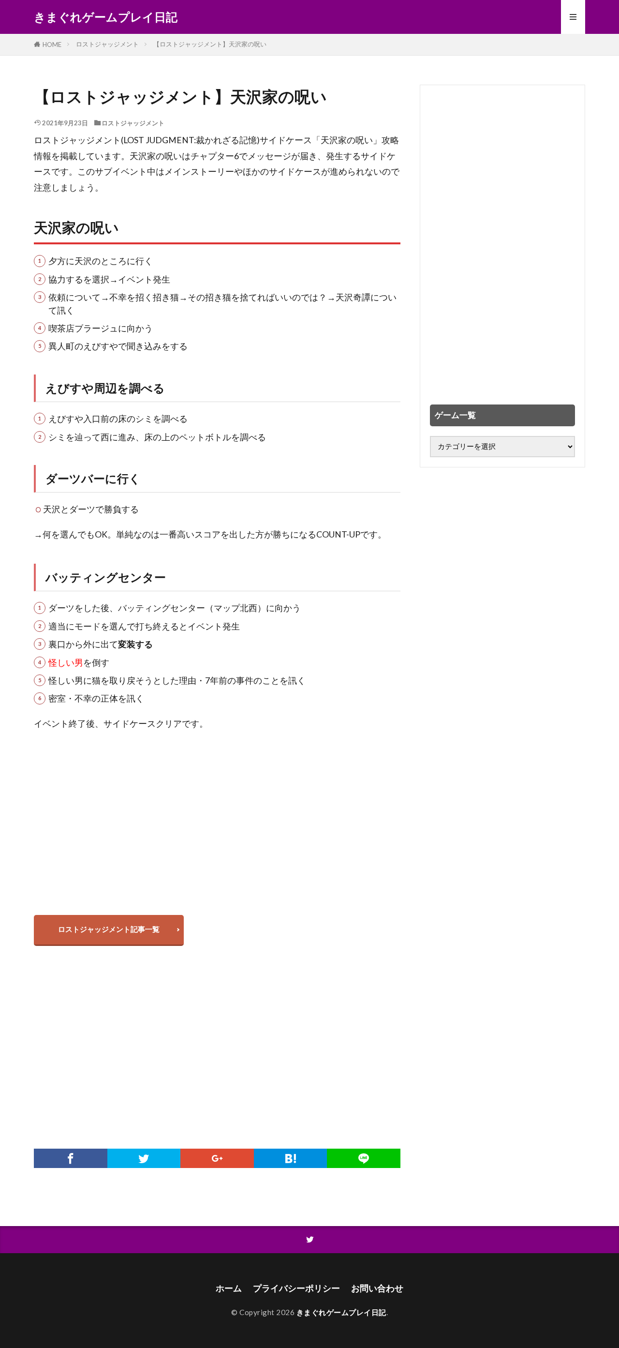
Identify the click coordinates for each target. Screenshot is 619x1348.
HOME (52, 44)
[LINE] (363, 1158)
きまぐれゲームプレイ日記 (105, 17)
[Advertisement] (217, 836)
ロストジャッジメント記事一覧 (109, 929)
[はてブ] (290, 1158)
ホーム (229, 1288)
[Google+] (217, 1158)
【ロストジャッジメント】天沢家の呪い (209, 44)
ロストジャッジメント (107, 44)
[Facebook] (70, 1158)
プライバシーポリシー (296, 1288)
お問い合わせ (377, 1288)
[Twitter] (144, 1158)
